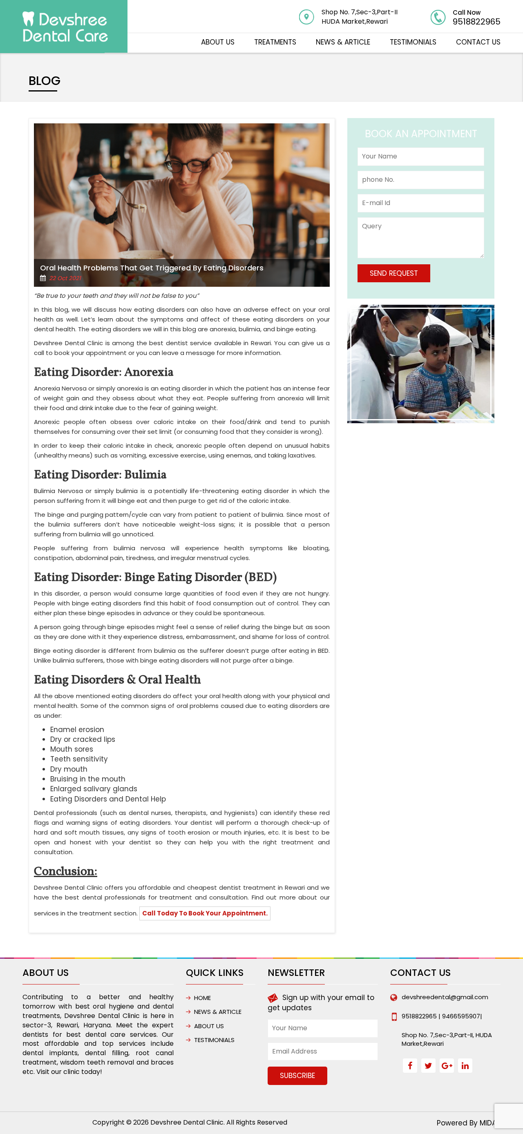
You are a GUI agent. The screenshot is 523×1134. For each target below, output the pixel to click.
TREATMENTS (275, 42)
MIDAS (490, 1123)
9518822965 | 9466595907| (442, 1016)
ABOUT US (218, 42)
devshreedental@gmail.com (445, 997)
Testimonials (413, 42)
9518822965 (477, 21)
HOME (202, 997)
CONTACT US (478, 42)
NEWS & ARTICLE (343, 42)
